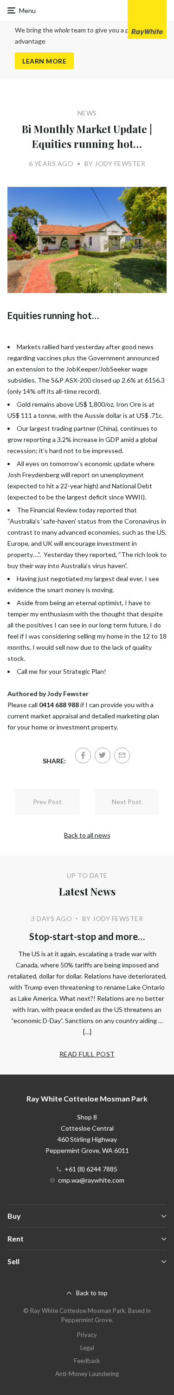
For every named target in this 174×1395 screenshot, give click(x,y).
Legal (87, 1347)
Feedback (87, 1360)
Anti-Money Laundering (87, 1373)
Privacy (87, 1334)
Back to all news (87, 835)
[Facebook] (83, 755)
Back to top (92, 1293)
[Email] (122, 755)
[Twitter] (102, 755)
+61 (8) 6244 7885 (90, 1169)
